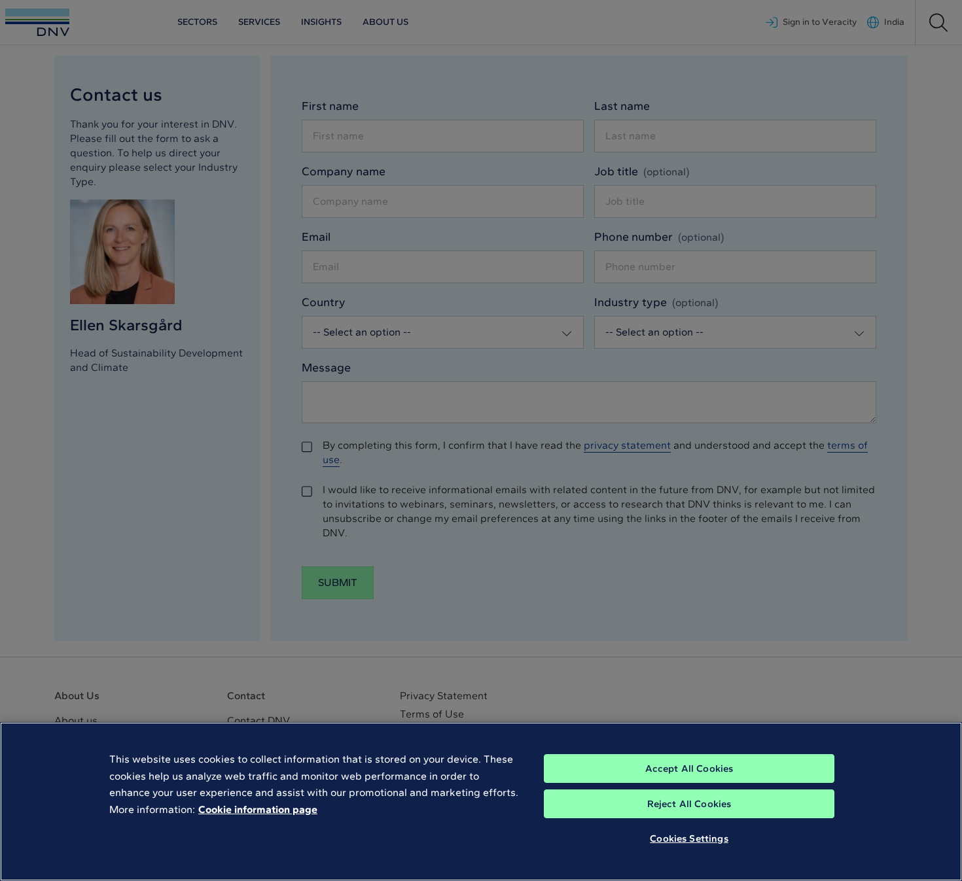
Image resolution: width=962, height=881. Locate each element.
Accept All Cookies (689, 768)
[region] (481, 801)
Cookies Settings (689, 838)
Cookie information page (257, 809)
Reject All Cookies (689, 804)
